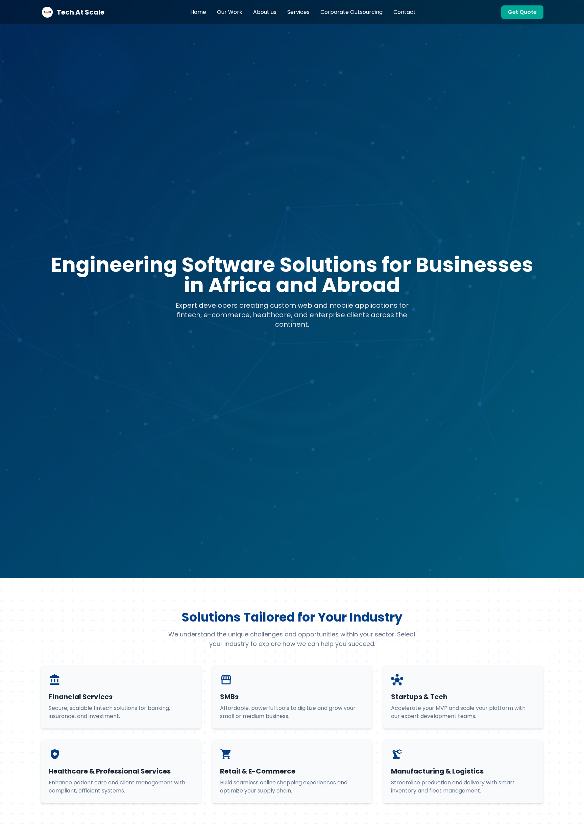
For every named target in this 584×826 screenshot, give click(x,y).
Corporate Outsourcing (351, 12)
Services (298, 12)
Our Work (229, 12)
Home (198, 12)
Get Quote (522, 12)
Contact (404, 12)
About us (264, 12)
